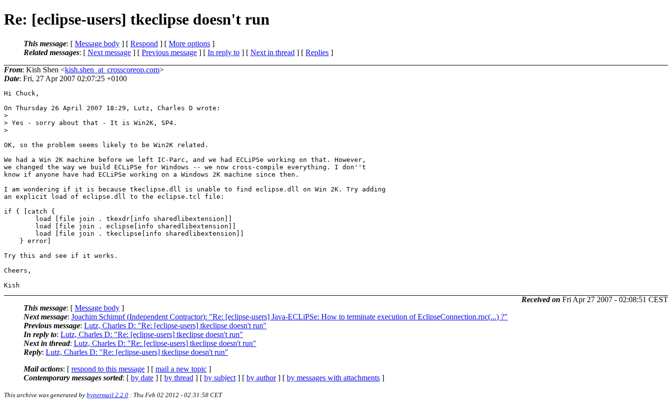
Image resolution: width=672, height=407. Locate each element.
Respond (144, 43)
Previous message (169, 52)
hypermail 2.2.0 (107, 395)
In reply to (224, 52)
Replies (317, 52)
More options (189, 43)
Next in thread (272, 52)
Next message (109, 52)
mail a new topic (181, 369)
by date (142, 378)
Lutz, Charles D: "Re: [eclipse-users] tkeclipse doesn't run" (175, 325)
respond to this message (108, 369)
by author (261, 378)
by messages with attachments (333, 378)
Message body (97, 43)
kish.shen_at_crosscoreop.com (112, 69)
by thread (178, 378)
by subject (220, 378)
